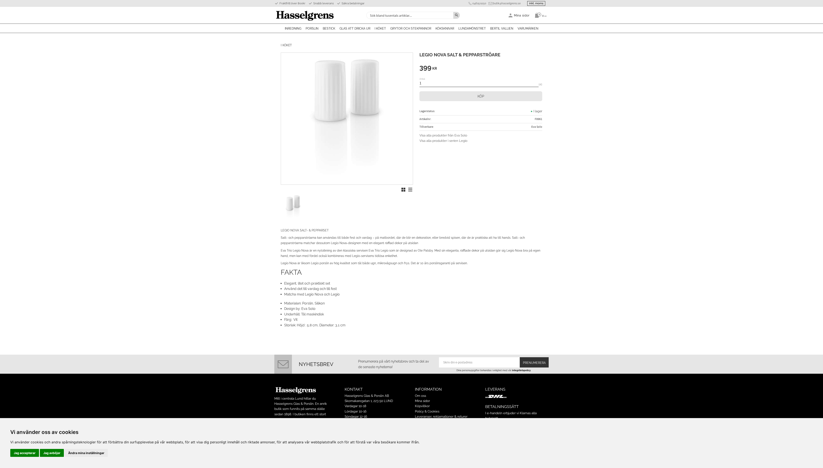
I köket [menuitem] (380, 28)
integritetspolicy (521, 370)
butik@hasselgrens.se (507, 3)
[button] (403, 189)
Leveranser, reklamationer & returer (441, 416)
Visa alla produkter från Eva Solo (443, 135)
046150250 (479, 3)
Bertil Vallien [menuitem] (501, 28)
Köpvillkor (422, 406)
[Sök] (456, 15)
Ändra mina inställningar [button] (86, 453)
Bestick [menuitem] (329, 28)
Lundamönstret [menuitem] (472, 28)
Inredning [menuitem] (293, 28)
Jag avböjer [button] (51, 453)
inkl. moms (536, 3)
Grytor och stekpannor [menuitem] (410, 28)
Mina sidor (422, 401)
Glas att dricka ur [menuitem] (354, 28)
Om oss (420, 396)
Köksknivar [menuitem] (445, 28)
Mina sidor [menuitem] (522, 15)
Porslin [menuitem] (312, 28)
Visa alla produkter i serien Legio (443, 141)
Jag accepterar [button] (25, 453)
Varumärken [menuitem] (528, 28)
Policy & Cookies (427, 411)
